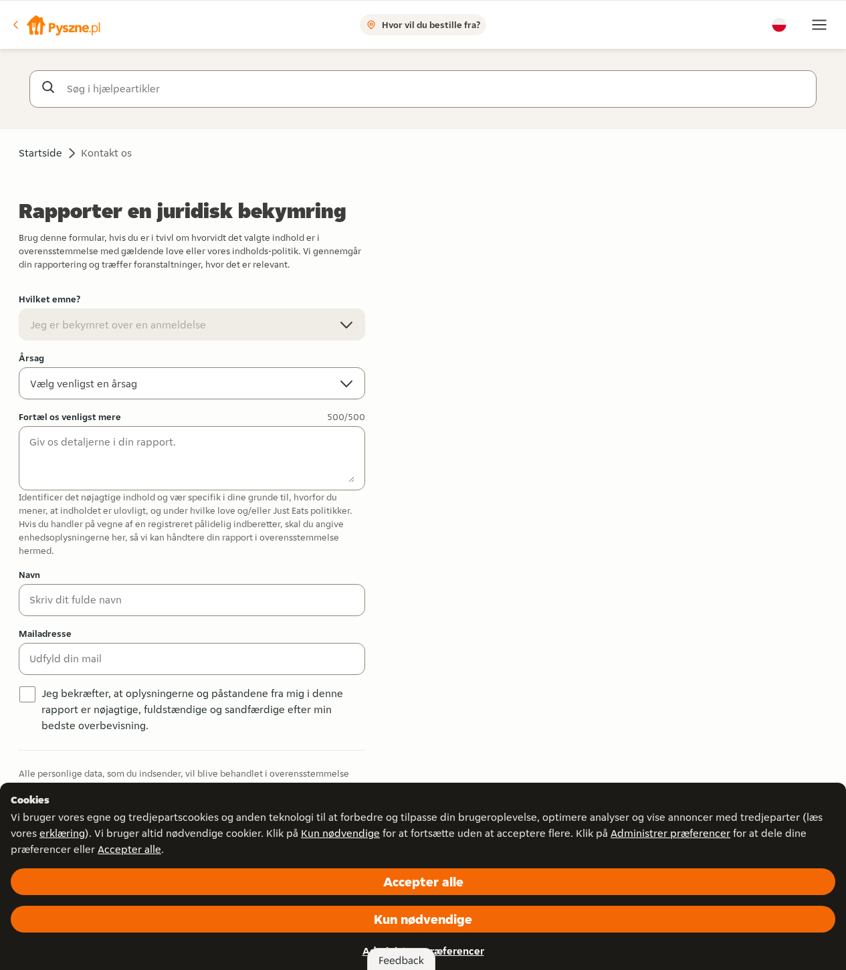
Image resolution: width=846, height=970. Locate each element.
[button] (55, 24)
